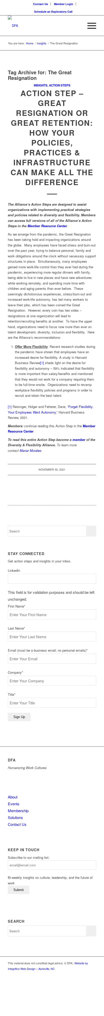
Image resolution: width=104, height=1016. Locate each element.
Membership (18, 810)
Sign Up (19, 717)
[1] (42, 362)
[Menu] (89, 25)
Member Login (63, 4)
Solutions (15, 817)
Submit (18, 890)
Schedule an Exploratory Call (53, 11)
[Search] (77, 25)
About (12, 796)
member (78, 439)
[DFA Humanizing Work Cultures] (43, 25)
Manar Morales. (31, 450)
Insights (40, 85)
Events (13, 803)
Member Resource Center (47, 225)
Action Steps (59, 85)
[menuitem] (41, 4)
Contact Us (40, 4)
